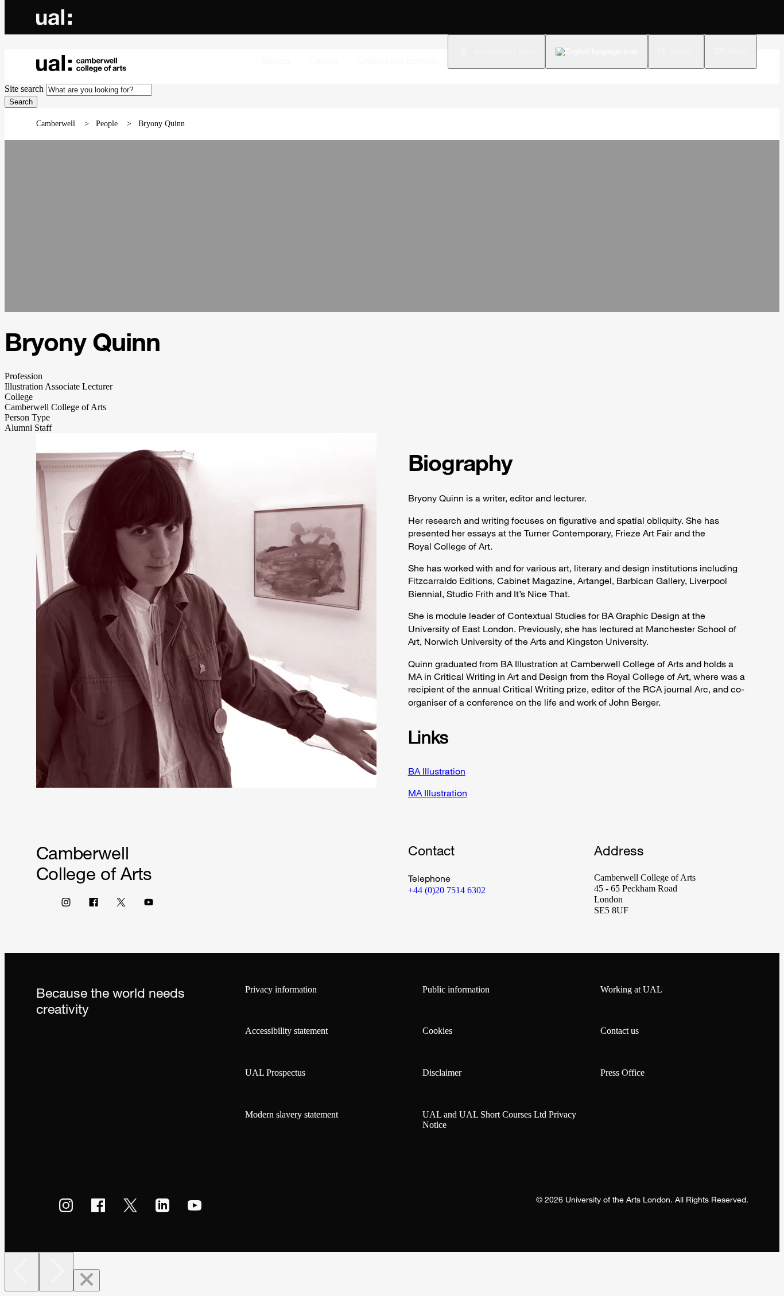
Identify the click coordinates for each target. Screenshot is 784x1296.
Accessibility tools (504, 51)
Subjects (276, 60)
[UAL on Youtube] (194, 1205)
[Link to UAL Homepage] (54, 17)
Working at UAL (631, 989)
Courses (324, 60)
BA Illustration (436, 771)
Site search (24, 89)
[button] (676, 51)
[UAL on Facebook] (98, 1205)
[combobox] (99, 90)
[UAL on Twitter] (130, 1205)
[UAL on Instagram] (66, 1205)
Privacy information (281, 989)
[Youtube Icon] (149, 905)
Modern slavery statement (291, 1114)
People (107, 123)
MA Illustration (437, 793)
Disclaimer (441, 1072)
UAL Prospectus (275, 1072)
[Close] (86, 1280)
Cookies (437, 1031)
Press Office (622, 1072)
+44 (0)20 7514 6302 (447, 890)
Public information (456, 989)
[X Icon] (121, 905)
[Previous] (22, 1271)
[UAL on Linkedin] (162, 1205)
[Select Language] (596, 51)
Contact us (619, 1031)
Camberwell (55, 123)
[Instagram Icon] (66, 905)
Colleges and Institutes (397, 60)
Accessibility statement (286, 1031)
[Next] (56, 1271)
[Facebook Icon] (93, 905)
